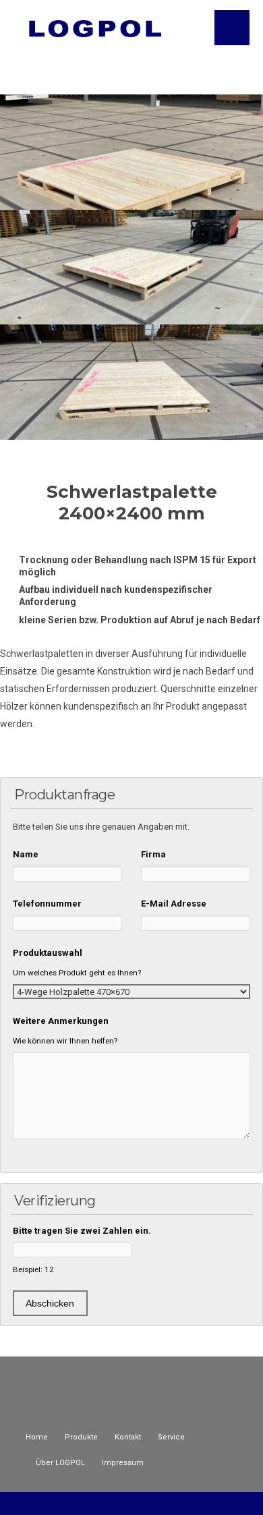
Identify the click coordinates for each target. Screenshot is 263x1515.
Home (37, 1437)
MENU (232, 27)
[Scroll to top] (131, 1502)
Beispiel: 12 (33, 1269)
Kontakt (128, 1437)
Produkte (81, 1437)
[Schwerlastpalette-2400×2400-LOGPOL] (131, 152)
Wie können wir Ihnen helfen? (65, 1041)
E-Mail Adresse (173, 903)
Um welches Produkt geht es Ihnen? (77, 972)
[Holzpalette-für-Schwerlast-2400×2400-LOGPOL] (131, 267)
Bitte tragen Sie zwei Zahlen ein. (82, 1231)
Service (171, 1437)
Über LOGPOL (60, 1462)
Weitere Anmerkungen (61, 1021)
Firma (153, 854)
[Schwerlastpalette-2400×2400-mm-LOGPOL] (131, 382)
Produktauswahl (47, 953)
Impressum (123, 1462)
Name (25, 854)
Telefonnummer (47, 903)
